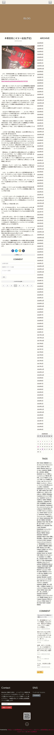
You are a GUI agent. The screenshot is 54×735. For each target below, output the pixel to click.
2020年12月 (40, 232)
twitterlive (45, 534)
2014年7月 (40, 420)
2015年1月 (40, 403)
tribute (46, 477)
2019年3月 (40, 292)
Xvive (43, 521)
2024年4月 (40, 117)
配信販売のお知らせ (47, 564)
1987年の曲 (45, 566)
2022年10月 (40, 169)
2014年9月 (40, 415)
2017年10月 (40, 340)
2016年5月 (40, 389)
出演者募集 (43, 503)
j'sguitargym (49, 505)
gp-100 (49, 577)
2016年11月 (40, 372)
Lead (38, 527)
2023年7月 (40, 143)
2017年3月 (40, 360)
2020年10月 (40, 237)
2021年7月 (40, 212)
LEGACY (39, 595)
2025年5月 (40, 83)
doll (52, 588)
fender (46, 558)
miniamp (49, 540)
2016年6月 (40, 386)
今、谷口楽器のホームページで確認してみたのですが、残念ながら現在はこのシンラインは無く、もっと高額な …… (44, 623)
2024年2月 (40, 123)
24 (40, 449)
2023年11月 (40, 131)
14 (49, 444)
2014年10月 (40, 412)
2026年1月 (40, 63)
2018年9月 (40, 309)
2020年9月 (40, 240)
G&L (38, 580)
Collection (45, 486)
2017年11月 (40, 338)
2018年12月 (40, 300)
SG (38, 602)
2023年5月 (40, 149)
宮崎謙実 (45, 545)
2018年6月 (40, 317)
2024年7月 (40, 108)
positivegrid (40, 488)
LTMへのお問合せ (32, 731)
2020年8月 (40, 243)
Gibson (47, 532)
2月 (40, 519)
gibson (42, 554)
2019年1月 (40, 297)
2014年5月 (40, 426)
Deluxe (38, 531)
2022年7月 (40, 177)
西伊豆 (43, 532)
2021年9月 (40, 206)
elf (37, 591)
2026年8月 (40, 43)
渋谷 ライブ (40, 477)
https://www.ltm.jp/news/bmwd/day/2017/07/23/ (14, 81)
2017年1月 (40, 366)
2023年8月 (40, 140)
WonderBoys (42, 543)
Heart (43, 523)
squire (38, 468)
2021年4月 (40, 220)
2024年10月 (40, 103)
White (43, 601)
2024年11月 (40, 100)
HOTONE (48, 519)
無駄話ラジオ (40, 525)
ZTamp (41, 462)
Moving (42, 547)
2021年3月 (40, 223)
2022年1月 (40, 194)
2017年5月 (40, 355)
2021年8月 (40, 209)
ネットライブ (47, 481)
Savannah (41, 514)
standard (39, 577)
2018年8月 (40, 312)
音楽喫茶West (41, 567)
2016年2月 (40, 398)
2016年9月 (40, 378)
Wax (47, 521)
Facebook (36, 695)
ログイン (37, 729)
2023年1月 (40, 160)
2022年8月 (40, 174)
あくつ (50, 597)
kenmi (43, 553)
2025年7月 (40, 77)
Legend (39, 599)
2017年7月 (40, 349)
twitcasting (39, 534)
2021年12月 (40, 197)
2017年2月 (40, 363)
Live (38, 505)
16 (38, 446)
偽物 (46, 567)
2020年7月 (40, 246)
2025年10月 (40, 68)
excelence (40, 496)
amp (49, 588)
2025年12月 (40, 66)
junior (42, 466)
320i (50, 490)
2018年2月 (40, 329)
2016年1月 (40, 400)
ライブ (47, 496)
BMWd (43, 519)
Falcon (45, 588)
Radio (46, 551)
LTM (8, 729)
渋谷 (41, 479)
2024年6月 (40, 111)
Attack (38, 483)
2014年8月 (40, 418)
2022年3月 (40, 189)
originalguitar (48, 560)
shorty (45, 512)
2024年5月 (40, 114)
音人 (48, 466)
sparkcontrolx (47, 518)
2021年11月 (40, 200)
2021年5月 (40, 217)
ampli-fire (44, 470)
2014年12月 (40, 406)
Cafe (38, 554)
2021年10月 (40, 203)
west (49, 569)
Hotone (47, 514)
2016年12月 (40, 369)
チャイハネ (48, 580)
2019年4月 (40, 289)
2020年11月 (40, 234)
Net (49, 567)
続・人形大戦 (40, 558)
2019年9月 (40, 275)
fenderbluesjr (40, 529)
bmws (41, 518)
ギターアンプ (46, 562)
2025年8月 (40, 74)
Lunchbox (41, 556)
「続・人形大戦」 (43, 591)
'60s (43, 560)
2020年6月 (40, 249)
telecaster (47, 525)
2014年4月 (40, 429)
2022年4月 (40, 186)
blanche (39, 569)
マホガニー (40, 582)
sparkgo (48, 586)
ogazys (39, 566)
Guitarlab (39, 536)
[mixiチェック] (20, 250)
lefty (38, 462)
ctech (46, 589)
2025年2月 (40, 91)
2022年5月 (40, 183)
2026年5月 (40, 51)
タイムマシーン (45, 531)
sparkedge (42, 505)
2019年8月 (40, 277)
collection (39, 562)
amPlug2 (39, 564)
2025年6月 (40, 80)
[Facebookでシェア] (13, 250)
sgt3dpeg (39, 521)
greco (47, 468)
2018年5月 (40, 320)
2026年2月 (40, 60)
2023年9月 (40, 137)
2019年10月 (40, 272)
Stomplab (43, 527)
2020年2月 (40, 260)
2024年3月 (40, 120)
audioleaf (46, 501)
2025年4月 (40, 86)
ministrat (39, 553)
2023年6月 (40, 146)
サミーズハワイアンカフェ (43, 507)
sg (46, 553)
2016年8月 (40, 380)
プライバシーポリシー (28, 729)
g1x (40, 523)
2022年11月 (40, 166)
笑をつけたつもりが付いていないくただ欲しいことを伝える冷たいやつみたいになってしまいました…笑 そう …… (44, 635)
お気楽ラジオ (45, 549)
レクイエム (44, 569)
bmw (40, 602)
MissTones (45, 575)
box (48, 490)
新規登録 (44, 729)
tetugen (46, 597)
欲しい (39, 657)
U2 (37, 571)
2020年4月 (40, 255)
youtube (48, 602)
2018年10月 (40, 306)
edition (44, 499)
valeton (44, 490)
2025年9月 (40, 71)
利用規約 (18, 729)
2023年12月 (40, 129)
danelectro (39, 473)
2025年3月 (40, 88)
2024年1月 (40, 126)
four (51, 525)
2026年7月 (40, 46)
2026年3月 (40, 57)
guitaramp (39, 584)
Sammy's (44, 599)
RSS (41, 672)
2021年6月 (40, 214)
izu (45, 466)
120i (49, 589)
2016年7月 (40, 383)
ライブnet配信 (46, 479)
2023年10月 (40, 134)
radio (40, 571)
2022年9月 (40, 172)
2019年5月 (40, 286)
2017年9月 (40, 343)
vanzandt (39, 593)
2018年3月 (40, 326)
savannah (44, 593)
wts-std (49, 553)
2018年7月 (40, 315)
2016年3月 (40, 395)
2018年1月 (40, 332)
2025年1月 (40, 94)
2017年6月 (40, 352)
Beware (39, 532)
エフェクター (47, 529)
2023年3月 (40, 154)
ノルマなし (48, 523)
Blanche (43, 468)
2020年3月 (40, 257)
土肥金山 (43, 586)
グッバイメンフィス (42, 578)
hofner (50, 538)
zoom (47, 536)
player (47, 601)
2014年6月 (40, 423)
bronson (45, 582)
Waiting (39, 604)
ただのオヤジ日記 (41, 540)
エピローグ (48, 497)
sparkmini (42, 497)
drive (38, 589)
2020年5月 (40, 252)
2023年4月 (40, 151)
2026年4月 (40, 54)
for (44, 580)
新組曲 (41, 597)
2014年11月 (40, 409)
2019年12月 (40, 266)
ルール (13, 729)
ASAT (44, 602)
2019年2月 (40, 295)
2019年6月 (40, 283)
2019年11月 (40, 269)
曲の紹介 (44, 577)
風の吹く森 (48, 475)
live (42, 573)
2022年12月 (40, 163)
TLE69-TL (39, 499)
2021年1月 (40, 229)
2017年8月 (40, 346)
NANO (42, 589)
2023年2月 (40, 157)
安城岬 (50, 566)
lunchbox (49, 503)
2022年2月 (40, 192)
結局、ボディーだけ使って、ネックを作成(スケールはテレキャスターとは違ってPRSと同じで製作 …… (44, 649)
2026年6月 (40, 48)
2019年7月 (40, 280)
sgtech (44, 536)
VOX (41, 580)
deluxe (49, 578)
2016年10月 (40, 375)
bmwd (41, 512)
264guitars (49, 494)
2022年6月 (40, 180)
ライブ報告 (47, 556)
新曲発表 (46, 462)
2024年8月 (40, 106)
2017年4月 (40, 358)
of (43, 496)
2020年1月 (40, 263)
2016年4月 (40, 392)
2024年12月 (40, 97)
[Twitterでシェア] (16, 250)
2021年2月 (40, 226)
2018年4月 (40, 323)
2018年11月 (40, 303)
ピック (44, 473)
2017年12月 (40, 335)
